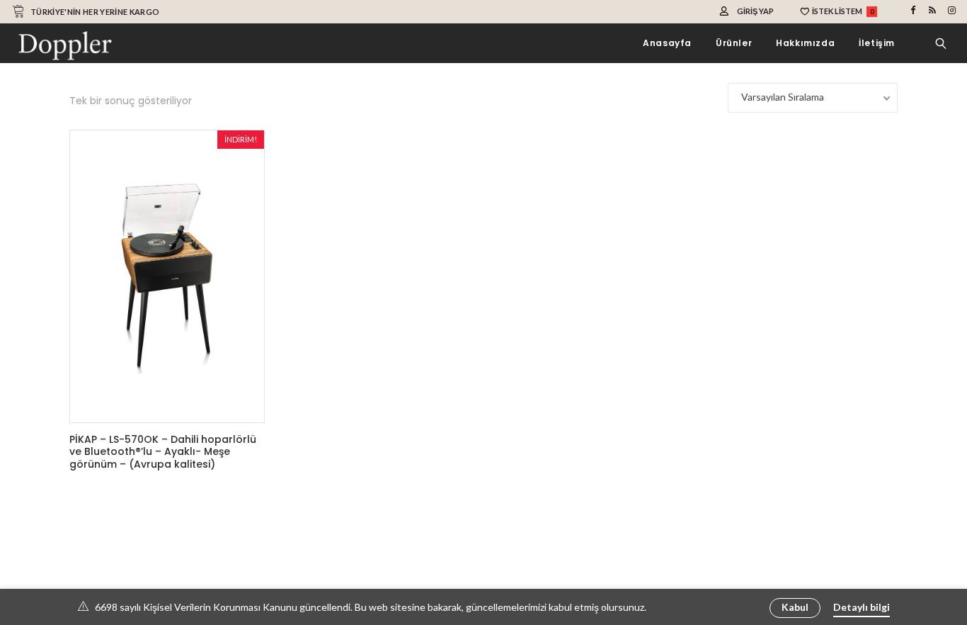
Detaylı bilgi (861, 607)
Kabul (795, 607)
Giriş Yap (755, 11)
